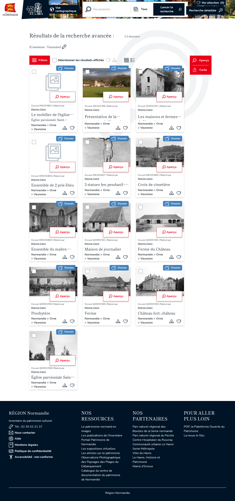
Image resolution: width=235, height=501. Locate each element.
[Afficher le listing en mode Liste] (133, 60)
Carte (203, 70)
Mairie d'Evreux (143, 466)
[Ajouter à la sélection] (72, 128)
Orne (53, 125)
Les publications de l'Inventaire (101, 435)
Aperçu (65, 97)
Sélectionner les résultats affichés (81, 60)
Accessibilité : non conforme (34, 457)
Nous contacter (25, 433)
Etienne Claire (38, 109)
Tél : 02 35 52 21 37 (28, 427)
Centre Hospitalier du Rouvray (153, 440)
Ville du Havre (142, 453)
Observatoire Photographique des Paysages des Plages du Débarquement (100, 461)
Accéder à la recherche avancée (205, 10)
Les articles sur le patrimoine (100, 453)
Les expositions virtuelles (98, 449)
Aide (18, 439)
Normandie (39, 125)
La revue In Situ (194, 435)
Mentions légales (26, 445)
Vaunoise (40, 129)
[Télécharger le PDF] (65, 128)
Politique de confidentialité (33, 451)
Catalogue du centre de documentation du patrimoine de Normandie (100, 475)
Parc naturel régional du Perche (153, 435)
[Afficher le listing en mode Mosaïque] (126, 60)
